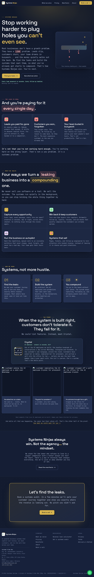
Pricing (56, 3)
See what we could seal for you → (47, 423)
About (74, 3)
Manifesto (65, 3)
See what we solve (31, 76)
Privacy (81, 537)
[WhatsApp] (89, 572)
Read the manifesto (47, 467)
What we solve (46, 3)
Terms (80, 539)
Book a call (85, 3)
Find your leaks (11, 76)
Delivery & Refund (85, 542)
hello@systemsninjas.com (9, 563)
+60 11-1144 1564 (7, 565)
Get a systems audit (60, 539)
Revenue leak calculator (62, 537)
